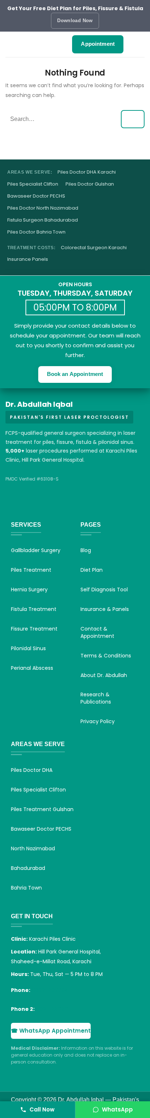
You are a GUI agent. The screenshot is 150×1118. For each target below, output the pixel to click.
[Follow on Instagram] (32, 506)
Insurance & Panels (104, 609)
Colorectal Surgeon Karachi (94, 247)
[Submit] (133, 119)
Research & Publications (95, 698)
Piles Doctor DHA (31, 770)
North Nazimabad (33, 848)
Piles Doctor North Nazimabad (42, 208)
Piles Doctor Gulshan (90, 184)
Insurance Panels (27, 259)
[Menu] (16, 44)
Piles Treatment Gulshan (42, 809)
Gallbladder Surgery (35, 550)
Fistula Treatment (33, 609)
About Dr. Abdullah (103, 675)
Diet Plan (91, 570)
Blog (85, 550)
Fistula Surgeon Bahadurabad (42, 220)
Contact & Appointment (97, 632)
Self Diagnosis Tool (104, 589)
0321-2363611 (54, 1009)
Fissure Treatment (34, 628)
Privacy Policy (97, 721)
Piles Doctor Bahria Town (36, 232)
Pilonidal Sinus (28, 648)
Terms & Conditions (105, 655)
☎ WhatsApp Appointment (51, 1030)
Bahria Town (26, 887)
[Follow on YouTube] (50, 506)
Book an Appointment (75, 374)
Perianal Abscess (32, 668)
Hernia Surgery (29, 589)
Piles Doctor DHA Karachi (87, 172)
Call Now (42, 1109)
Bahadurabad (28, 868)
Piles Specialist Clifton (32, 184)
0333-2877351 (51, 990)
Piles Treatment (31, 570)
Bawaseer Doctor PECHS (36, 196)
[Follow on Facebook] (13, 506)
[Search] (137, 44)
